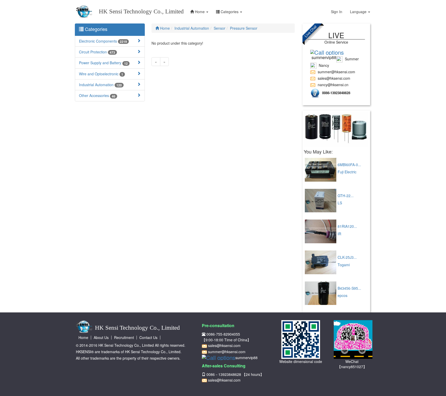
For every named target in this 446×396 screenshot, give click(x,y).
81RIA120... (347, 226)
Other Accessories (97, 95)
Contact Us (148, 338)
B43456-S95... (349, 288)
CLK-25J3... (347, 257)
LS (340, 202)
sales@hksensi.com (333, 78)
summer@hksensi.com (336, 71)
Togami (344, 264)
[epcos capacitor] (336, 129)
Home (164, 28)
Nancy (323, 65)
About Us (101, 338)
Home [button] (200, 11)
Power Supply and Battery (103, 63)
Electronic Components (103, 41)
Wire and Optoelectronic (101, 74)
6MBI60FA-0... (349, 164)
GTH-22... (346, 195)
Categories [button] (230, 11)
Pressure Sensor (243, 28)
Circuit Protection (97, 52)
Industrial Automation (100, 84)
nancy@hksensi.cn (332, 84)
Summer (351, 58)
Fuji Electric (347, 171)
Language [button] (359, 11)
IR (339, 233)
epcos (342, 295)
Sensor (219, 28)
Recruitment (124, 338)
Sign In (336, 11)
